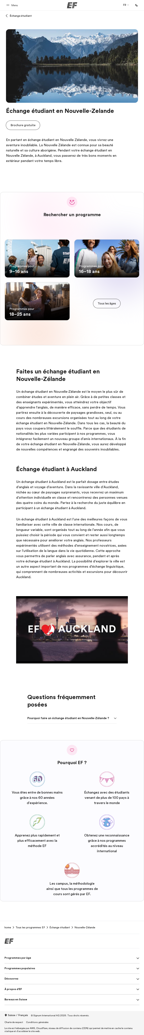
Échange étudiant (21, 15)
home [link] (7, 927)
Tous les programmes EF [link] (30, 927)
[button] (12, 5)
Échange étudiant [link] (60, 927)
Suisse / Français (18, 1015)
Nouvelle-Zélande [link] (84, 927)
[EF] (72, 5)
